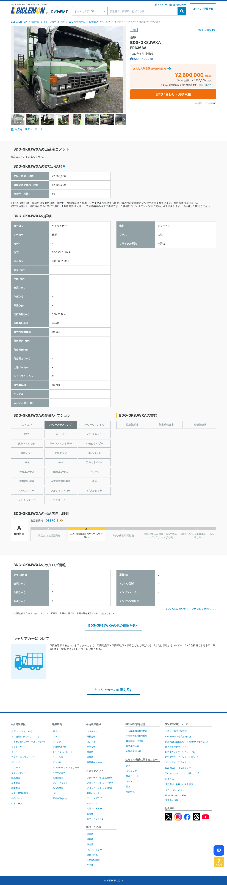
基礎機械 (15, 783)
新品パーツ (16, 798)
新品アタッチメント (96, 818)
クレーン (15, 767)
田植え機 (91, 736)
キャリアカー (49, 21)
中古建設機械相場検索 (136, 730)
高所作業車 (58, 788)
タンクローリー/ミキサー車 (66, 767)
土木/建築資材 (93, 860)
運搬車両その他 (60, 798)
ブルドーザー (17, 746)
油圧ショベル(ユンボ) (21, 731)
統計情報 (130, 791)
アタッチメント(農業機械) (99, 788)
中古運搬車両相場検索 (136, 735)
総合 (128, 765)
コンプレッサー (94, 849)
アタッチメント (95, 770)
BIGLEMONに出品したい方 (178, 768)
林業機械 (15, 788)
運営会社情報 (171, 800)
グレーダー (16, 762)
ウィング (57, 741)
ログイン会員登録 (203, 8)
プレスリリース (133, 781)
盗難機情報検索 (133, 751)
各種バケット (93, 793)
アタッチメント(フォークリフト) (102, 782)
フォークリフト (60, 783)
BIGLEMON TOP (19, 21)
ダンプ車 (57, 762)
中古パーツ (16, 803)
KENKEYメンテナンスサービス (180, 752)
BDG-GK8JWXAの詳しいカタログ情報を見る (191, 608)
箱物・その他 (93, 826)
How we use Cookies (175, 795)
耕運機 (90, 752)
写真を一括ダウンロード (28, 129)
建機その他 (92, 854)
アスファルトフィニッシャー (25, 757)
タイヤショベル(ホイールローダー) (28, 741)
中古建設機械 (18, 724)
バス (55, 793)
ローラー (15, 752)
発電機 (90, 834)
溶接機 (90, 839)
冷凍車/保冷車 (59, 746)
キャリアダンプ (18, 772)
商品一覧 (35, 21)
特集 (128, 786)
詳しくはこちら (206, 85)
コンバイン (92, 741)
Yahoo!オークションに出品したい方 (182, 773)
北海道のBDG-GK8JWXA (101, 21)
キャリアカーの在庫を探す (113, 690)
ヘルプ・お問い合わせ (176, 730)
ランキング (131, 771)
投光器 (90, 844)
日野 (62, 21)
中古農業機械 (93, 724)
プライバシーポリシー (176, 790)
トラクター (92, 731)
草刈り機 (91, 746)
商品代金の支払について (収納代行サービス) (186, 741)
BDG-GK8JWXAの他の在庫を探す (113, 625)
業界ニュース (132, 776)
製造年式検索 (132, 746)
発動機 (90, 757)
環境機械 (15, 777)
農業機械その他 (94, 762)
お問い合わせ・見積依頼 (173, 94)
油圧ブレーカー (94, 808)
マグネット (92, 803)
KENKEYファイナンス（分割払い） (182, 757)
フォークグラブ (94, 798)
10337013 (51, 520)
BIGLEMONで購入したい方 (178, 736)
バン (55, 736)
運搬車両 (57, 724)
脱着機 (90, 813)
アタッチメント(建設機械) (99, 777)
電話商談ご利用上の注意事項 (179, 784)
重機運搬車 (58, 777)
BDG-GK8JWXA (77, 21)
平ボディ (57, 731)
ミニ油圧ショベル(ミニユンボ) (25, 736)
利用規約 (169, 779)
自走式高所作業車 (19, 793)
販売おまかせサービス (176, 746)
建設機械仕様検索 (134, 741)
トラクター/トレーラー (64, 752)
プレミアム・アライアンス (178, 762)
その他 (90, 865)
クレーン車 (58, 757)
